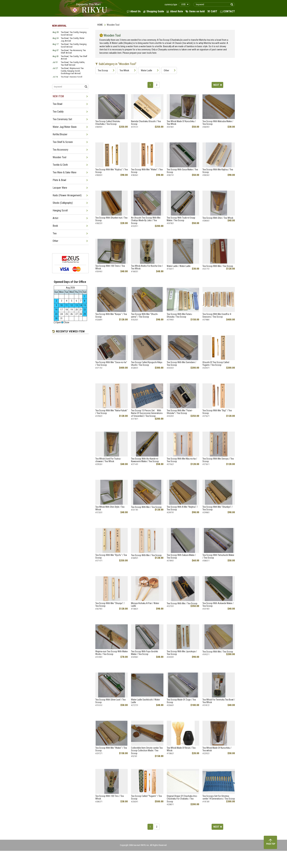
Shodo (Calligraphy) (63, 202)
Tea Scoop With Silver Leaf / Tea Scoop (110, 701)
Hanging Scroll (60, 210)
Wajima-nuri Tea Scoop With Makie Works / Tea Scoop (111, 653)
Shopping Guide (155, 11)
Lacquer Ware (60, 187)
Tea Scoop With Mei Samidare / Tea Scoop (181, 363)
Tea (54, 233)
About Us (135, 11)
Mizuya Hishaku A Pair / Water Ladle (145, 604)
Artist (55, 218)
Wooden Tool (59, 157)
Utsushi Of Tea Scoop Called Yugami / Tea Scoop (215, 363)
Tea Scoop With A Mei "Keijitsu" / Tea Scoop (182, 508)
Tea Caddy (58, 111)
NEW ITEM (58, 96)
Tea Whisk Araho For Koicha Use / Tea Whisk (147, 267)
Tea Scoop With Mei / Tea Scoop (217, 266)
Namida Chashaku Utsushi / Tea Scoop (146, 122)
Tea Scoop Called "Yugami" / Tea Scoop (146, 797)
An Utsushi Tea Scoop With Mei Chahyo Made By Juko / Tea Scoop (145, 220)
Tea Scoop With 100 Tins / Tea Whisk (109, 797)
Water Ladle (146, 70)
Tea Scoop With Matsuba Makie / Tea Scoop (217, 122)
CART (214, 11)
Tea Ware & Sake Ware (64, 172)
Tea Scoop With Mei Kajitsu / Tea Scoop (217, 171)
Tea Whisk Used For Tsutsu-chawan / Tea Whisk (108, 460)
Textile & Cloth (60, 164)
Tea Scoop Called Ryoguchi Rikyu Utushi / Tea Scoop (146, 363)
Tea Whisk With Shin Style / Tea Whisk (109, 508)
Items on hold (197, 11)
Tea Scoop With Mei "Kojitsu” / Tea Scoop (111, 171)
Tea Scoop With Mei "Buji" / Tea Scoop (217, 412)
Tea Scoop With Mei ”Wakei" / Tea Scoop (111, 749)
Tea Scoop (103, 70)
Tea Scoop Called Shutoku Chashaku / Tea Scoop (107, 122)
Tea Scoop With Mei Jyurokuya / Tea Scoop (182, 653)
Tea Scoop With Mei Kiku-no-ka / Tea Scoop (182, 460)
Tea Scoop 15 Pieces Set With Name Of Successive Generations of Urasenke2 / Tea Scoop (147, 413)
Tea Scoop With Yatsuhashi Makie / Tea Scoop (218, 556)
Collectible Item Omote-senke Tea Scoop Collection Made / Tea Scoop (147, 750)
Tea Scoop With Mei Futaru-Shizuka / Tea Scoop (179, 315)
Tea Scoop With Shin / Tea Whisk (217, 218)
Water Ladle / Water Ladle (179, 266)
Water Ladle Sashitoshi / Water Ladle (145, 701)
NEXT (216, 85)
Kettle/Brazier (60, 134)
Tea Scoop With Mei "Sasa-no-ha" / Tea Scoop (111, 363)
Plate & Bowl (59, 180)
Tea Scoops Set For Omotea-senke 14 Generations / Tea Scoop (218, 797)
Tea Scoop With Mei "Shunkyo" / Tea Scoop (217, 508)
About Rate (176, 11)
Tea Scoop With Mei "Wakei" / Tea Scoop (147, 171)
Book (55, 225)
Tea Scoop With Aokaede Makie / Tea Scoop (218, 604)
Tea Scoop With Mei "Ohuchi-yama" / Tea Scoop (144, 315)
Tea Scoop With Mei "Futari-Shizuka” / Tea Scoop (179, 412)
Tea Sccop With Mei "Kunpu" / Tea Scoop (111, 315)
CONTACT (229, 11)
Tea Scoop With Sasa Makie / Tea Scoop (182, 171)
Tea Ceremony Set (62, 119)
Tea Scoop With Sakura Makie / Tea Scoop (181, 556)
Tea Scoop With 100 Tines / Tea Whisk (110, 267)
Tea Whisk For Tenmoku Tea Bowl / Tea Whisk (218, 701)
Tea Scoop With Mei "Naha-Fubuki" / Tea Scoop (111, 412)
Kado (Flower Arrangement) (67, 195)
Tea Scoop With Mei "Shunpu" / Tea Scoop (110, 604)
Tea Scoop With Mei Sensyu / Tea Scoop (218, 460)
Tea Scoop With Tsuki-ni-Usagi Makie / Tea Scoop (181, 219)
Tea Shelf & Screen (63, 142)
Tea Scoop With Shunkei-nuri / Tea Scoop (111, 219)
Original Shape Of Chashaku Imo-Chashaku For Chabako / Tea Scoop (182, 799)
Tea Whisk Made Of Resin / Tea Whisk (181, 749)
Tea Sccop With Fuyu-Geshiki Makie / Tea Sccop (144, 653)
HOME (100, 24)
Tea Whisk (124, 70)
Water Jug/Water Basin (65, 126)
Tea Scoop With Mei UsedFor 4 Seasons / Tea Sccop (216, 315)
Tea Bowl (57, 104)
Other (166, 70)
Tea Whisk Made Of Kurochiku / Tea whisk (216, 749)
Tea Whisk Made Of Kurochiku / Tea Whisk (181, 122)
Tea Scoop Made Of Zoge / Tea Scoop (181, 701)
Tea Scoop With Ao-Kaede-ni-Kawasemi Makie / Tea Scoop (145, 460)
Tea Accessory (60, 149)
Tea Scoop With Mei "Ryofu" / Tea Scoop (111, 556)
